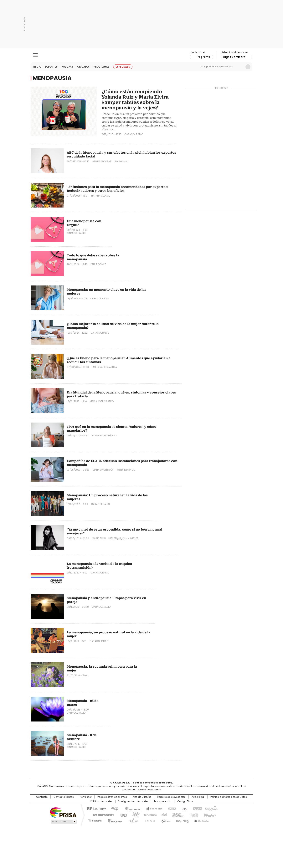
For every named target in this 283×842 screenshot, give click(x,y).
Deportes (51, 66)
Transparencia (162, 801)
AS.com (184, 808)
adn (197, 808)
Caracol (211, 808)
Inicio (37, 66)
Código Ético (185, 801)
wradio (134, 814)
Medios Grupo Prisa (63, 821)
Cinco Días (149, 814)
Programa (203, 57)
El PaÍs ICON (148, 820)
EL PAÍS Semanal (177, 814)
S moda (165, 820)
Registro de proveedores (171, 796)
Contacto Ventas (64, 796)
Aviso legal (198, 796)
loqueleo (182, 820)
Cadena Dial (163, 814)
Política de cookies (101, 801)
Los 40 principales (113, 808)
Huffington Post (101, 814)
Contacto (42, 796)
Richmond (94, 820)
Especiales (123, 66)
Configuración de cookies (133, 801)
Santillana (131, 808)
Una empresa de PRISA (63, 812)
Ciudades (83, 66)
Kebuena (209, 814)
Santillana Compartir (152, 808)
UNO (122, 814)
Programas (101, 66)
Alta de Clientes (142, 796)
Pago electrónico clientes (112, 796)
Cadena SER (171, 808)
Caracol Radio (141, 55)
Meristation (201, 820)
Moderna (114, 820)
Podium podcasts (132, 820)
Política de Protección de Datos (228, 796)
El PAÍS (96, 808)
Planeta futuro (193, 814)
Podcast (67, 66)
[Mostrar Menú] (35, 55)
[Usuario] (247, 66)
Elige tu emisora (234, 57)
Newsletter (239, 66)
